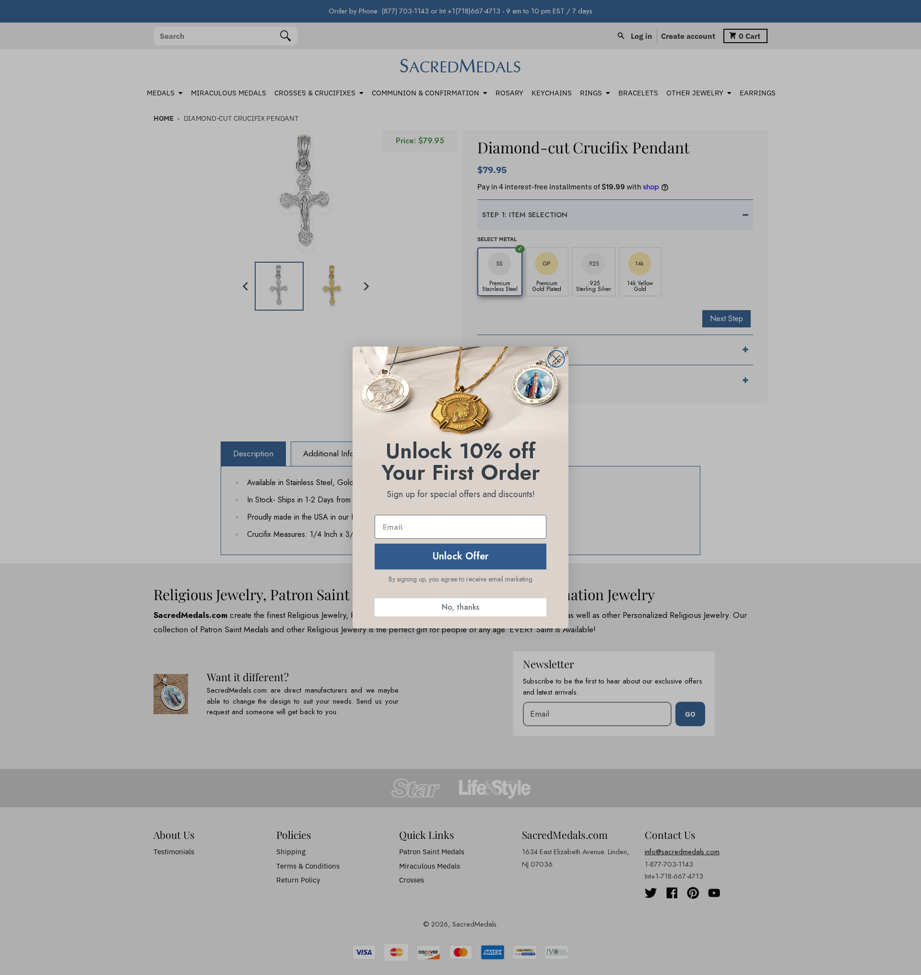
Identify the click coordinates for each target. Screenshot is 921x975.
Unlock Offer (461, 556)
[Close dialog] (556, 358)
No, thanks (460, 607)
